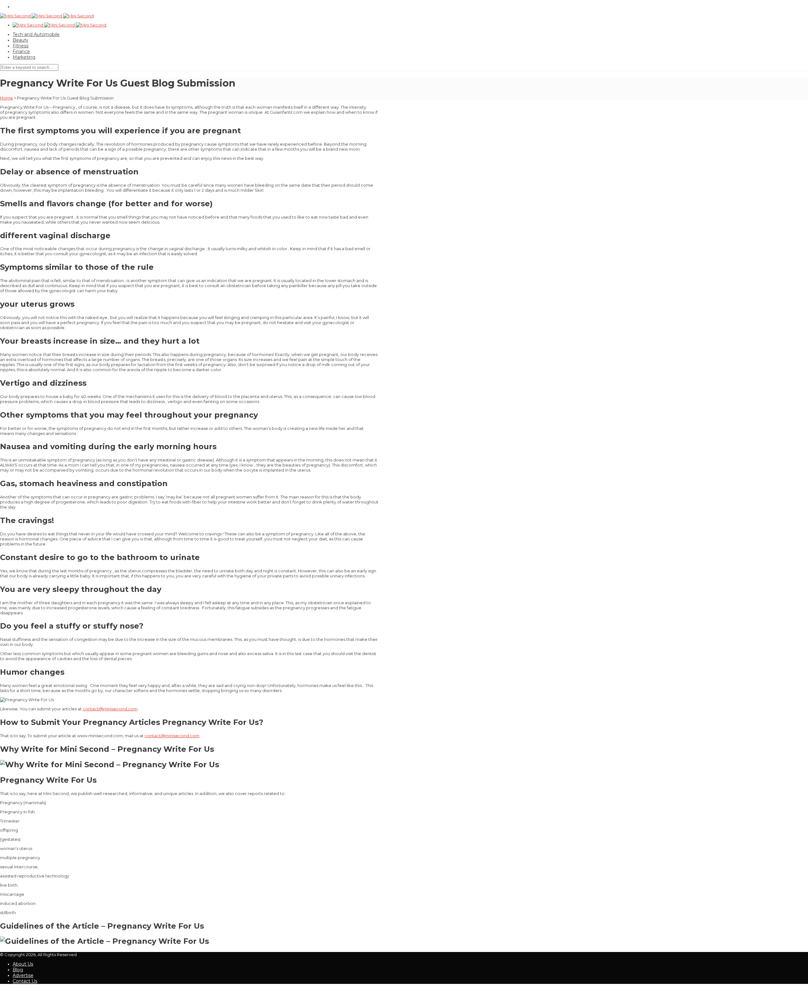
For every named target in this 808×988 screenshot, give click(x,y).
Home (6, 97)
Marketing (24, 57)
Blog (18, 970)
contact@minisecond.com (110, 708)
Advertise (23, 975)
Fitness (20, 46)
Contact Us (25, 981)
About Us (23, 964)
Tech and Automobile (36, 34)
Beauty (20, 40)
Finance (21, 51)
